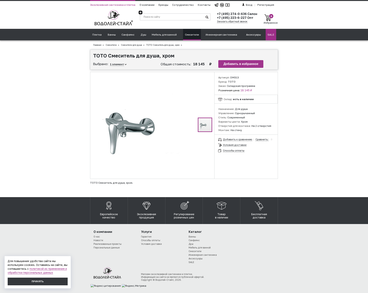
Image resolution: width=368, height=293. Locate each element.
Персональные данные (107, 247)
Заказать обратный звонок (232, 21)
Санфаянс (128, 34)
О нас (97, 236)
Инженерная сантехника (221, 34)
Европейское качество (109, 215)
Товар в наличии (221, 215)
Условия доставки (234, 144)
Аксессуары (253, 34)
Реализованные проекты (108, 243)
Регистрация (265, 4)
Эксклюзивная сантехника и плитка (112, 4)
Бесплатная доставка (259, 215)
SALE (271, 34)
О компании (147, 4)
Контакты (204, 4)
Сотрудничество (183, 4)
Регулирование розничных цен (184, 215)
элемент (118, 64)
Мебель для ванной (164, 34)
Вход (249, 4)
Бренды (163, 4)
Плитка (97, 34)
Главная (97, 45)
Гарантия (146, 236)
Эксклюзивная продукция (146, 215)
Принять (38, 281)
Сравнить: (262, 139)
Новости (98, 240)
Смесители (192, 34)
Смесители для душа (131, 45)
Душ (143, 34)
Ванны (112, 34)
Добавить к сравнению (237, 139)
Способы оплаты (233, 150)
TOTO (232, 81)
